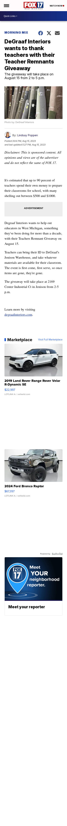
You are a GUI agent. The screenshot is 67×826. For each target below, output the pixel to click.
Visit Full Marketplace (50, 339)
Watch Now (56, 6)
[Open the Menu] (6, 5)
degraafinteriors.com (18, 314)
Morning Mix (16, 32)
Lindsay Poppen (27, 135)
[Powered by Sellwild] (57, 554)
